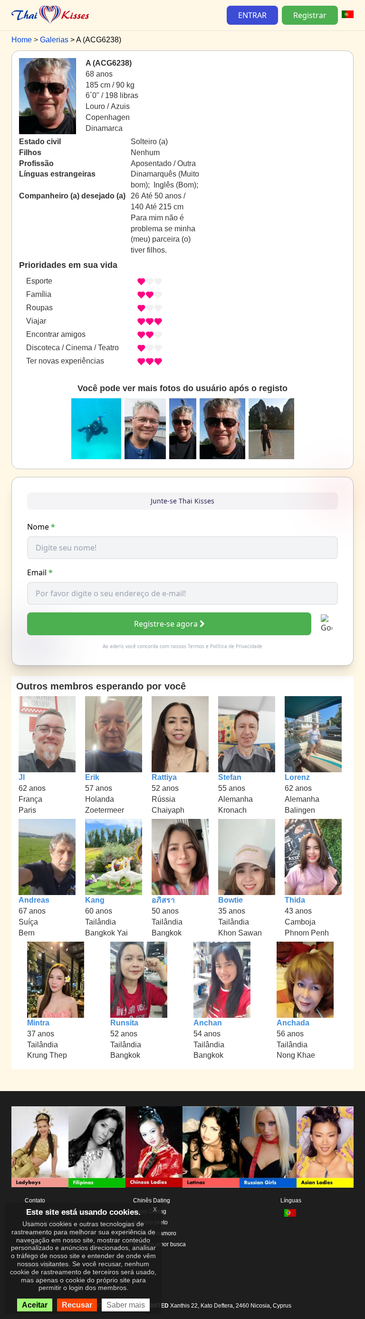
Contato (35, 1200)
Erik (92, 777)
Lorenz (297, 777)
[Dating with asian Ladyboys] (39, 1147)
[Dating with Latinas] (211, 1147)
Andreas (34, 900)
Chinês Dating (151, 1200)
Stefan (229, 777)
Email (40, 572)
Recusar (77, 1305)
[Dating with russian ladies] (268, 1147)
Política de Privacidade (236, 646)
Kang (95, 900)
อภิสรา (163, 900)
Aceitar (35, 1305)
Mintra (38, 1023)
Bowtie (230, 900)
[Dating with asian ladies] (325, 1147)
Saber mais (125, 1305)
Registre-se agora (166, 624)
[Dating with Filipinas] (96, 1147)
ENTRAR (252, 15)
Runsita (124, 1023)
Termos (196, 646)
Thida (295, 900)
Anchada (293, 1023)
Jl (22, 777)
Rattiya (164, 777)
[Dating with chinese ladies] (153, 1147)
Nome (41, 527)
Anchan (207, 1023)
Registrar (310, 15)
